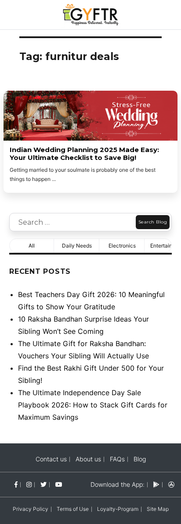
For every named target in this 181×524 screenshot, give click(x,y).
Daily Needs (77, 245)
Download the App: (117, 484)
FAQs (117, 459)
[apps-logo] (171, 484)
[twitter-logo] (43, 484)
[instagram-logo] (29, 484)
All (32, 245)
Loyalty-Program (117, 509)
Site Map (158, 509)
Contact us (51, 459)
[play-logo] (156, 484)
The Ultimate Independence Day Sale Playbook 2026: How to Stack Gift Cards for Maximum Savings (92, 404)
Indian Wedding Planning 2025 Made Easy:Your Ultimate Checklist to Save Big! (84, 154)
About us (88, 459)
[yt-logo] (58, 484)
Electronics (122, 245)
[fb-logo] (16, 484)
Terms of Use (73, 509)
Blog (140, 459)
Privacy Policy (30, 509)
